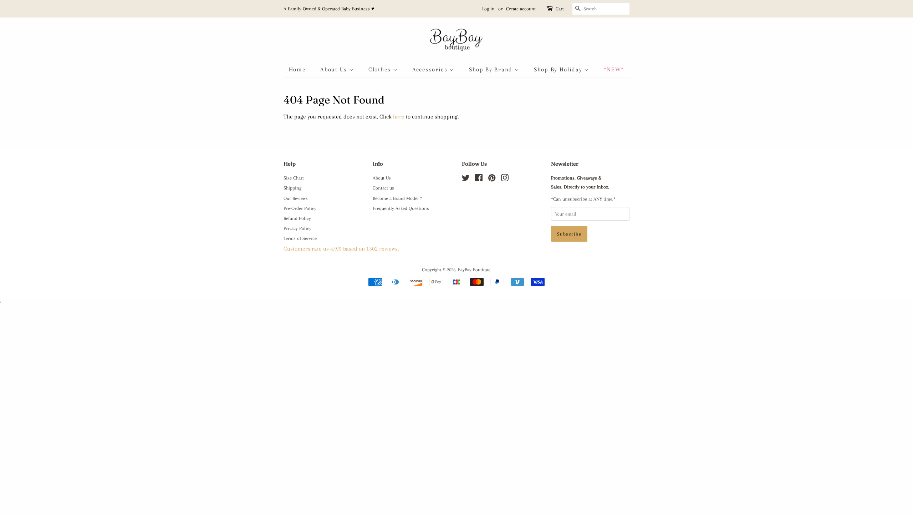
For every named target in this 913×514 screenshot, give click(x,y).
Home (297, 69)
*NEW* (614, 69)
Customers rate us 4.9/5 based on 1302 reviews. (341, 248)
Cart (560, 8)
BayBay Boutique (474, 269)
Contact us (383, 188)
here (398, 116)
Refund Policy (297, 218)
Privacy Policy (297, 228)
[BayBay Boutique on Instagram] (505, 179)
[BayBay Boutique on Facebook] (479, 179)
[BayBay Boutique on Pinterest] (492, 179)
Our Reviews (296, 198)
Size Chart (294, 178)
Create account (521, 8)
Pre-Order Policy (300, 208)
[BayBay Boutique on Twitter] (466, 179)
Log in (488, 8)
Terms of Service (300, 238)
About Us (334, 69)
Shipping (292, 188)
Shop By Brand (492, 69)
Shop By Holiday (559, 69)
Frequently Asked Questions (401, 208)
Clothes (380, 69)
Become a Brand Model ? (397, 198)
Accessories (430, 69)
